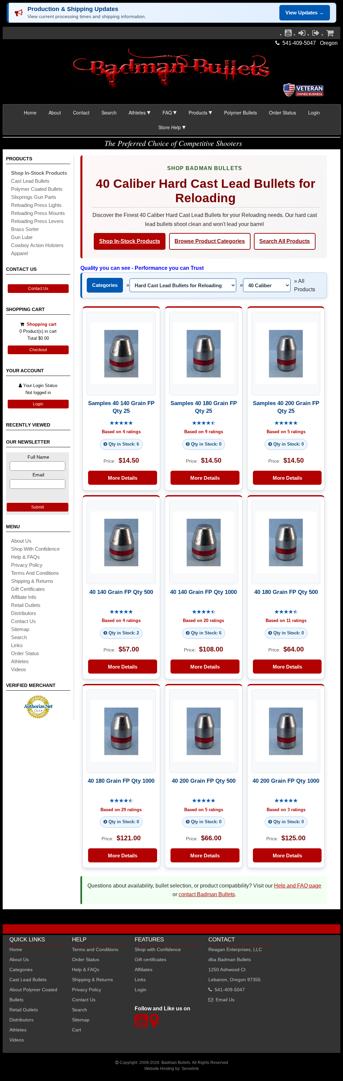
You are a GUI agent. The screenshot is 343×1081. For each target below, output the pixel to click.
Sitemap (80, 1019)
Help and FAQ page (297, 886)
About (55, 112)
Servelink (190, 1068)
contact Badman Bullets (207, 894)
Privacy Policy (27, 565)
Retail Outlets (23, 1009)
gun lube (21, 237)
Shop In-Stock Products (129, 241)
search (19, 637)
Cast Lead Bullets (28, 979)
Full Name (38, 457)
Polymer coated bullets (37, 189)
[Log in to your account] (301, 34)
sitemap (20, 629)
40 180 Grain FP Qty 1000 (121, 780)
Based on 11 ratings (286, 620)
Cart (76, 1029)
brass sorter (25, 229)
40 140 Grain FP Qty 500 (121, 592)
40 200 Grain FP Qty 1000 (286, 780)
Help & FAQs (25, 557)
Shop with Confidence (35, 549)
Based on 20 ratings (203, 620)
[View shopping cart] (330, 34)
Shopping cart (41, 324)
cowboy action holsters (37, 245)
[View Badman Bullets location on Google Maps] (154, 1024)
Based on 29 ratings (121, 809)
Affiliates (143, 969)
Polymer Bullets (240, 112)
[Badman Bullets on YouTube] (288, 34)
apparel (19, 253)
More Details (122, 477)
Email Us (225, 999)
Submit (37, 507)
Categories (105, 285)
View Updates (304, 12)
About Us (21, 541)
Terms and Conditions (35, 573)
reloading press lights (36, 205)
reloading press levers (37, 221)
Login (314, 112)
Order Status (282, 112)
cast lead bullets (30, 181)
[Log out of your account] (316, 34)
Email (38, 474)
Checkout (38, 350)
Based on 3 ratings (286, 809)
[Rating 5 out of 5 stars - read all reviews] (121, 423)
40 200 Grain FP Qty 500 (203, 780)
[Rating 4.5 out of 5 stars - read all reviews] (203, 423)
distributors (23, 613)
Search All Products (284, 241)
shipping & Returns (32, 581)
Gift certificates (28, 589)
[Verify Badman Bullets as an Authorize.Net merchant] (38, 716)
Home (30, 112)
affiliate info (23, 597)
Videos (18, 669)
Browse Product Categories (210, 241)
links (17, 645)
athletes (20, 661)
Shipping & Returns (92, 979)
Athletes (17, 1029)
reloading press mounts (38, 213)
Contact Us (38, 289)
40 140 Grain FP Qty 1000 (203, 592)
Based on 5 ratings (286, 432)
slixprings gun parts (33, 197)
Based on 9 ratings (203, 432)
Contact (81, 112)
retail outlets (26, 605)
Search (109, 112)
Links (140, 979)
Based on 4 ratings (121, 432)
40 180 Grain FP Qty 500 (286, 592)
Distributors (21, 1019)
